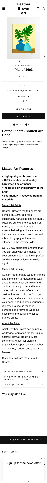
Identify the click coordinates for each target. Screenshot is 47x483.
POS (14, 481)
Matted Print (23, 65)
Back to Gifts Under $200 (25, 440)
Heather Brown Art (23, 8)
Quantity (23, 96)
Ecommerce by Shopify (27, 481)
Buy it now (24, 116)
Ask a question (14, 385)
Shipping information (18, 371)
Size (22, 86)
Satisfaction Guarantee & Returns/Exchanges (21, 378)
